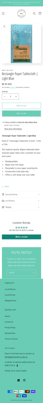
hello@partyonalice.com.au (16, 357)
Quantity (5, 91)
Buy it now (21, 113)
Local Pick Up (10, 295)
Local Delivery (10, 289)
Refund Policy (10, 333)
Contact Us (9, 322)
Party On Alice (18, 400)
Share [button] (7, 186)
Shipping (12, 87)
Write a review (22, 237)
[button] (3, 13)
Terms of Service (11, 339)
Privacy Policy (10, 328)
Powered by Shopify (27, 400)
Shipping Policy (10, 301)
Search (7, 316)
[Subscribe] (33, 273)
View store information (13, 129)
